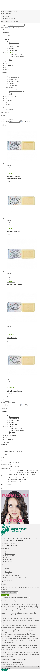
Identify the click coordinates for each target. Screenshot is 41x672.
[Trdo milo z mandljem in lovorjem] (22, 378)
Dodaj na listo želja (17, 167)
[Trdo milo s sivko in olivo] (22, 272)
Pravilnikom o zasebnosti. (19, 598)
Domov (7, 107)
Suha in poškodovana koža (18, 480)
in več (13, 463)
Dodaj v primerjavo (17, 169)
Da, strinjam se (5, 663)
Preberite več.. (19, 540)
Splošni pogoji (9, 572)
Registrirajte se (10, 18)
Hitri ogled (14, 171)
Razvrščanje (5, 121)
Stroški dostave (10, 574)
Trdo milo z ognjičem (13, 231)
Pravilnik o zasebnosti (21, 659)
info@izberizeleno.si (11, 11)
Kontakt (7, 570)
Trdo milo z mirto (12, 338)
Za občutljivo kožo (15, 481)
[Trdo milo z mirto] (22, 325)
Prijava (7, 16)
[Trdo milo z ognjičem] (22, 218)
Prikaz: (3, 116)
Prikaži (3, 119)
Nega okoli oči (9, 559)
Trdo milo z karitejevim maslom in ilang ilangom (14, 177)
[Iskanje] (6, 25)
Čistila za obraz (10, 552)
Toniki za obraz (10, 554)
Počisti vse (4, 454)
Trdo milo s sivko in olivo (14, 285)
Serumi (7, 558)
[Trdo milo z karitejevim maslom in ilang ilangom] (22, 163)
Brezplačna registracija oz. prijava (16, 577)
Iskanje (3, 25)
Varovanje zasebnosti (12, 576)
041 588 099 (7, 13)
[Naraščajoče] (25, 121)
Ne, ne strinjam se (16, 663)
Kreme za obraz (10, 556)
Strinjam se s (7, 598)
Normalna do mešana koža (18, 478)
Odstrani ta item (10, 451)
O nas (7, 568)
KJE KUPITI (9, 561)
